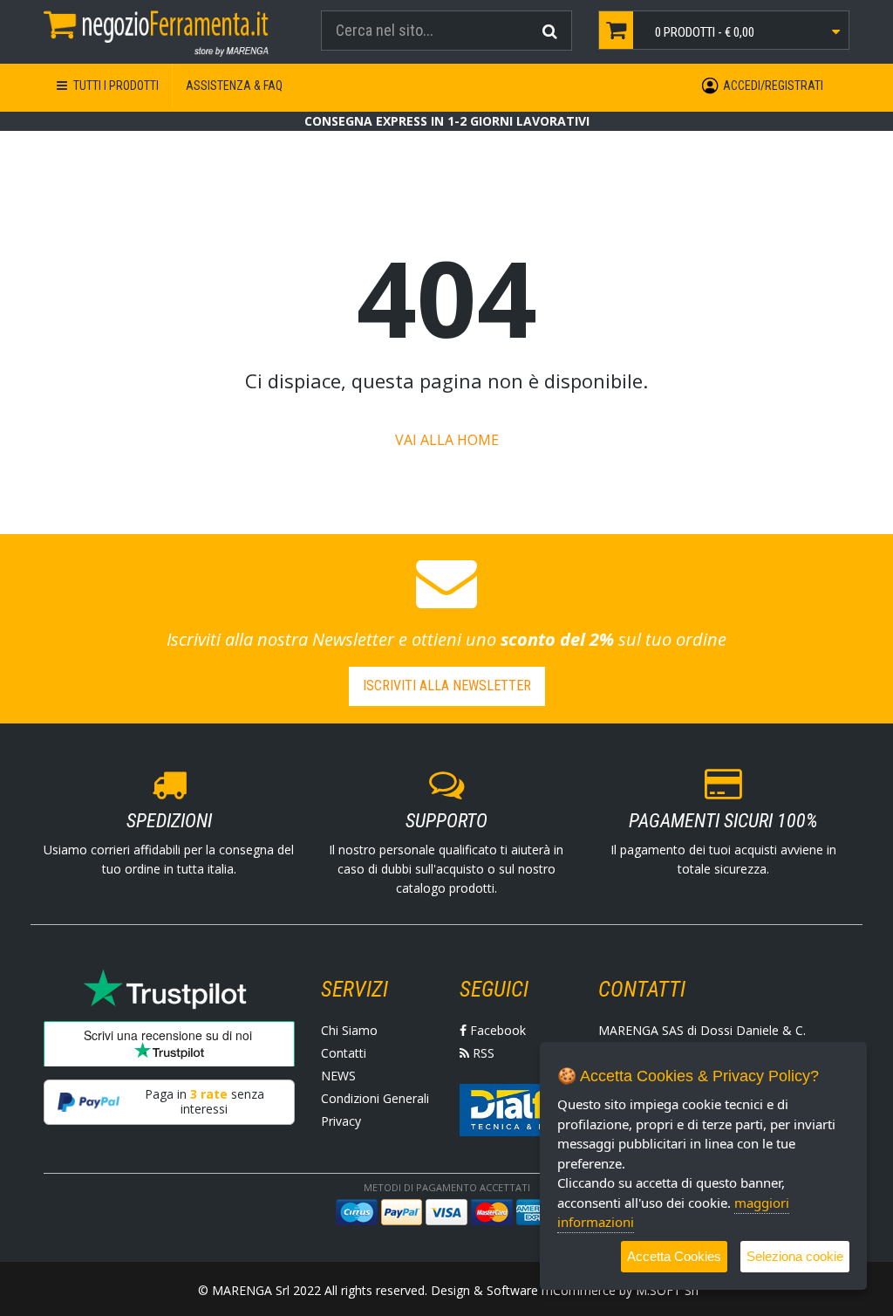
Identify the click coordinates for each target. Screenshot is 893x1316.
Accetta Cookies (674, 1256)
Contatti (343, 1053)
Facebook (496, 1030)
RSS (481, 1053)
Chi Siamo (349, 1030)
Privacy (341, 1121)
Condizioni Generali (375, 1098)
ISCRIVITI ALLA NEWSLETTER (447, 685)
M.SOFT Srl (667, 1290)
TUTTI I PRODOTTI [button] (115, 86)
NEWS (338, 1075)
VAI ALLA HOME (447, 439)
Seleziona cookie (794, 1256)
